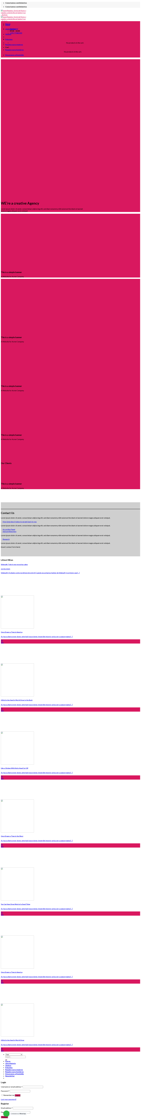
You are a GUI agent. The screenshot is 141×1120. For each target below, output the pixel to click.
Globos (8, 34)
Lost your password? (8, 1099)
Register (4, 1117)
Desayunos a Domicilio (14, 55)
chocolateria (10, 29)
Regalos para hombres (14, 50)
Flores (7, 24)
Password (5, 1091)
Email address (6, 1108)
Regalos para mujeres (14, 44)
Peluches (9, 39)
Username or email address (11, 1087)
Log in (17, 1095)
